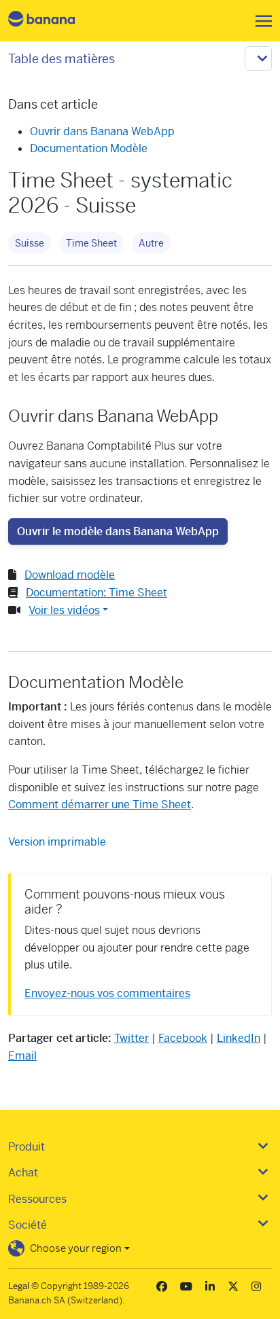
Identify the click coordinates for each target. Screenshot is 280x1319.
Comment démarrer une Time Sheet (99, 804)
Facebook (182, 1038)
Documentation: (96, 592)
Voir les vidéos (64, 610)
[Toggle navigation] (259, 21)
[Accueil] (53, 20)
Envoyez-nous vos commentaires (107, 993)
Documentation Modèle (88, 148)
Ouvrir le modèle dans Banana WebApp (118, 531)
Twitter (131, 1038)
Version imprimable (57, 842)
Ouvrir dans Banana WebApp (102, 131)
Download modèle (69, 575)
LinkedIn (238, 1038)
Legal (18, 1286)
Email (22, 1056)
